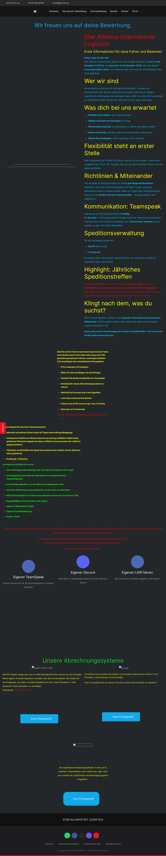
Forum (135, 11)
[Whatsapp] (136, 3)
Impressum (49, 844)
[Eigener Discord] (83, 561)
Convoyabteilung (98, 11)
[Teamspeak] (96, 835)
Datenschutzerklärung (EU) (69, 844)
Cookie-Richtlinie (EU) (92, 844)
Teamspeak (107, 543)
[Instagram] (148, 3)
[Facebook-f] (142, 3)
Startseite (53, 11)
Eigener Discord (83, 572)
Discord (73, 543)
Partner (124, 11)
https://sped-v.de (22, 690)
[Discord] (159, 3)
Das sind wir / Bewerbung (74, 11)
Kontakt (113, 11)
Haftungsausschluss (113, 844)
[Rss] (153, 3)
